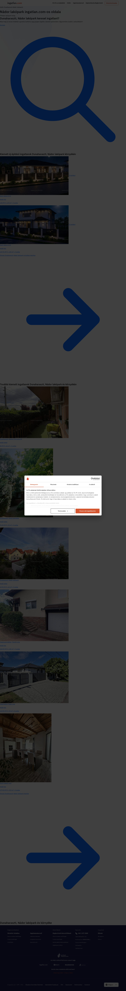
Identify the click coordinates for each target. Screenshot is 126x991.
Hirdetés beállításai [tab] (72, 484)
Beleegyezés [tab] (34, 484)
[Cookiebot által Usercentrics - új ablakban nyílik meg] (92, 479)
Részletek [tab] (53, 484)
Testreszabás (62, 511)
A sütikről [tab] (92, 484)
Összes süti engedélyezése (87, 511)
